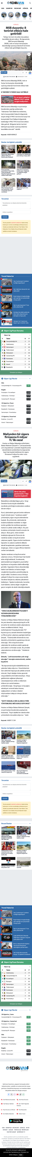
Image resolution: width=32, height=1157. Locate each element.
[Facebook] (8, 1094)
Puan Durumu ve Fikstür (9, 1109)
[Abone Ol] (30, 73)
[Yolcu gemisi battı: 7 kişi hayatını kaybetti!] (8, 765)
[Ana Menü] (2, 3)
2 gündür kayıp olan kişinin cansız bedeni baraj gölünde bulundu (8, 757)
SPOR (27, 1127)
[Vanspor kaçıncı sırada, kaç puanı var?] (8, 861)
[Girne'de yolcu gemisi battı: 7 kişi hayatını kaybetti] (24, 750)
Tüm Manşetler (23, 1109)
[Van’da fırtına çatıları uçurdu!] (24, 861)
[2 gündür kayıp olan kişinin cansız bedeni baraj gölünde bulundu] (8, 750)
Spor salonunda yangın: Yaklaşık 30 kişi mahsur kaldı (7, 742)
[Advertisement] (16, 256)
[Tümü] (30, 823)
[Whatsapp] (23, 1094)
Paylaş (5, 72)
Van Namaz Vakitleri (8, 1103)
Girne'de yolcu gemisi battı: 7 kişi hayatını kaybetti (23, 757)
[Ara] (30, 3)
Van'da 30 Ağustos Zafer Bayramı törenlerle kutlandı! (22, 772)
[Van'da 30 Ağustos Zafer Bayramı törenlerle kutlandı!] (24, 765)
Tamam (20, 1154)
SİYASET (5, 1130)
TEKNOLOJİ (17, 1130)
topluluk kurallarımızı (16, 222)
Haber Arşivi (22, 1113)
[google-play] (16, 1121)
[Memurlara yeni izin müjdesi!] (24, 182)
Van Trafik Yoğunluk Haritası (23, 1104)
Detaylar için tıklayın (16, 372)
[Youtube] (17, 1094)
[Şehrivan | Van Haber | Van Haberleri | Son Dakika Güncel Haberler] (15, 3)
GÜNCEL (25, 8)
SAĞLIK (11, 1130)
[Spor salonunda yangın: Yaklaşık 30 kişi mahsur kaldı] (8, 735)
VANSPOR (9, 8)
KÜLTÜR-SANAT (11, 1132)
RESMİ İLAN (25, 1130)
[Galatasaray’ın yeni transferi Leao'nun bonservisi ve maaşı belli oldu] (8, 845)
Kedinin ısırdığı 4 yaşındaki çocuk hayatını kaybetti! (22, 742)
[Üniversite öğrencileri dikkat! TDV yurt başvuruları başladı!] (8, 149)
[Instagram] (14, 1094)
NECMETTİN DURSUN (10, 76)
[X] (11, 1094)
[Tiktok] (20, 1094)
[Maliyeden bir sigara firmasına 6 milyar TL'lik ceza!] (16, 469)
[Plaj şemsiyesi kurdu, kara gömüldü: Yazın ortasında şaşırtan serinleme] (8, 182)
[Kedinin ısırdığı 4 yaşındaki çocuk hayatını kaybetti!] (24, 735)
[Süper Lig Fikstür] (30, 378)
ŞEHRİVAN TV (21, 1132)
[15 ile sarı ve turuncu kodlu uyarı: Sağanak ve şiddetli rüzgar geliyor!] (24, 164)
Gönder (5, 217)
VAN (2, 8)
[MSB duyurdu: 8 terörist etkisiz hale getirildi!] (16, 61)
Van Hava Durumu (23, 1099)
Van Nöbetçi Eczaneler (9, 1099)
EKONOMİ (17, 8)
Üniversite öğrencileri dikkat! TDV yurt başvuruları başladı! (7, 156)
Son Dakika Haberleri (8, 1113)
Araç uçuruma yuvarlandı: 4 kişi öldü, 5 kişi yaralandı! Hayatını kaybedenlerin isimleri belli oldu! (8, 172)
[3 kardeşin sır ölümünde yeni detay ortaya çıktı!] (24, 149)
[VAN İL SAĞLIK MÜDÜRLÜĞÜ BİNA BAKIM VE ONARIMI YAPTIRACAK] (8, 830)
